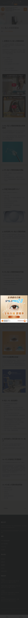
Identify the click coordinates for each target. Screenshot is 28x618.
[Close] (26, 296)
